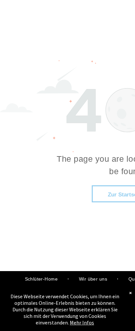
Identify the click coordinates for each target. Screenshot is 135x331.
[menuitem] (42, 279)
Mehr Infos (82, 322)
